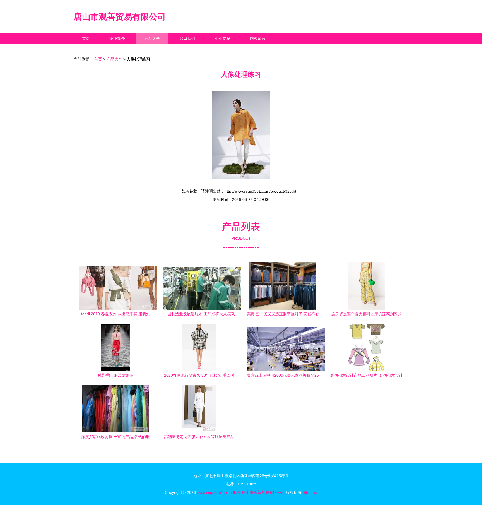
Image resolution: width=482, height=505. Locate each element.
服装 (237, 492)
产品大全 (152, 38)
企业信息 (222, 38)
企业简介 (117, 38)
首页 (86, 38)
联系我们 (187, 38)
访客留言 (258, 38)
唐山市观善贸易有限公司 (120, 16)
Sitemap (310, 492)
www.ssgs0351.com (214, 492)
